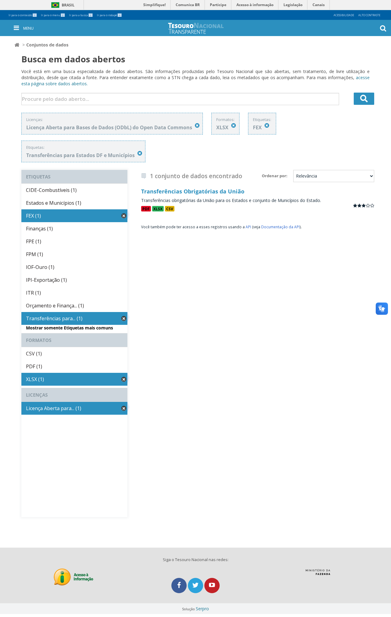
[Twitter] (196, 585)
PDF (146, 208)
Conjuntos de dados (47, 45)
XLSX (158, 208)
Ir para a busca (80, 15)
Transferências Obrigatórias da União (192, 191)
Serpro (202, 608)
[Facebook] (179, 585)
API (248, 226)
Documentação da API (280, 226)
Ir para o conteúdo (22, 15)
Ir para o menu (52, 15)
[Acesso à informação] (73, 577)
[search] (364, 99)
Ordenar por (274, 175)
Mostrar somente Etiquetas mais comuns (69, 328)
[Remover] (197, 125)
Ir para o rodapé (108, 15)
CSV (169, 208)
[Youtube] (212, 585)
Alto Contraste (369, 15)
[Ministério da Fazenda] (318, 574)
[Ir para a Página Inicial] (200, 28)
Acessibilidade (344, 15)
